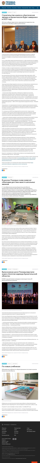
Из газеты (9, 363)
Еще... (33, 7)
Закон (30, 7)
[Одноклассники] (4, 170)
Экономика (14, 7)
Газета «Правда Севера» (6, 438)
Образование (10, 177)
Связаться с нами (5, 441)
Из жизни (16, 431)
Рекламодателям (5, 435)
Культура (16, 432)
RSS (15, 435)
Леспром (19, 7)
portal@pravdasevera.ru (11, 454)
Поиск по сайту (5, 442)
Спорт (28, 428)
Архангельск (10, 12)
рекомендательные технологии (21, 458)
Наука (14, 12)
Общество (4, 7)
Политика (9, 7)
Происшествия (25, 7)
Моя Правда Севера (31, 431)
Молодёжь (9, 269)
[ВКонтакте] (2, 170)
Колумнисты (29, 429)
